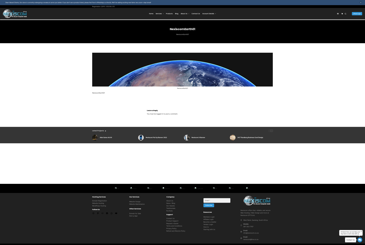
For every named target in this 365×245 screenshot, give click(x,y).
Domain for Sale (135, 213)
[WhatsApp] (111, 214)
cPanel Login (357, 13)
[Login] (338, 13)
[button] (359, 239)
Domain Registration (99, 201)
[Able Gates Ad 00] (95, 137)
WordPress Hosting (99, 206)
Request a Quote (172, 223)
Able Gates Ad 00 (106, 137)
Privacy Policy (171, 228)
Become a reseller (209, 222)
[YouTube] (116, 214)
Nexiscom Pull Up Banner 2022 (156, 137)
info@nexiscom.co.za (251, 233)
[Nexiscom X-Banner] (187, 137)
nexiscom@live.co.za (250, 239)
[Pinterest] (98, 214)
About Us (184, 14)
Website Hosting (98, 203)
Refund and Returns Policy (175, 231)
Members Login (209, 217)
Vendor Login (208, 224)
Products (169, 14)
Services (159, 14)
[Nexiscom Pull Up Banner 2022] (141, 137)
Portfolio (169, 211)
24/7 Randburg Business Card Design (250, 137)
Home (151, 14)
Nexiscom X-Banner (198, 137)
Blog (176, 14)
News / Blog (170, 203)
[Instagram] (93, 214)
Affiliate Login (208, 219)
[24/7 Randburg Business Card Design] (233, 137)
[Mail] (102, 214)
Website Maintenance (137, 204)
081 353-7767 (248, 227)
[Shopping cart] (342, 13)
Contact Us (196, 14)
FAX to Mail (133, 216)
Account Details (208, 14)
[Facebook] (107, 214)
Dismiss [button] (360, 2)
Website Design (134, 202)
